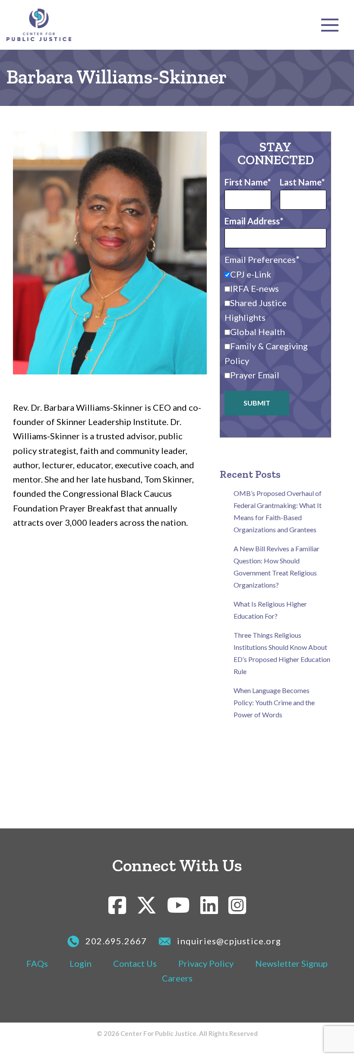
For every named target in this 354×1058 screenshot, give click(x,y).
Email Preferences (260, 259)
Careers (177, 978)
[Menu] (329, 25)
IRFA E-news (254, 288)
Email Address (252, 221)
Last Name (300, 182)
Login (81, 963)
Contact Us (135, 963)
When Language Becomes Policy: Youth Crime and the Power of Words (274, 702)
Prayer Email (254, 375)
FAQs (37, 963)
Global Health (257, 331)
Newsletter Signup (291, 963)
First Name (245, 182)
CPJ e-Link (250, 274)
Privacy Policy (206, 963)
